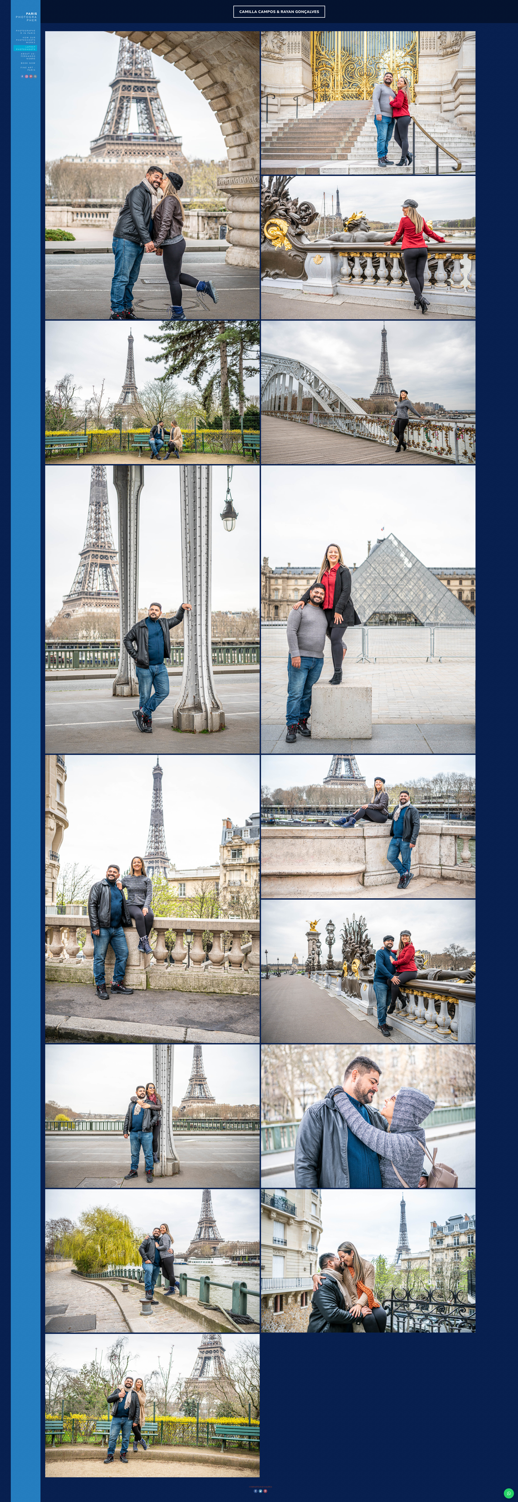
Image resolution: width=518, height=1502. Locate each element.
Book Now (28, 63)
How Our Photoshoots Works (26, 40)
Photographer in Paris (26, 32)
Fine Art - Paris (28, 68)
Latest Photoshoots (26, 48)
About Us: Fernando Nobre (28, 56)
